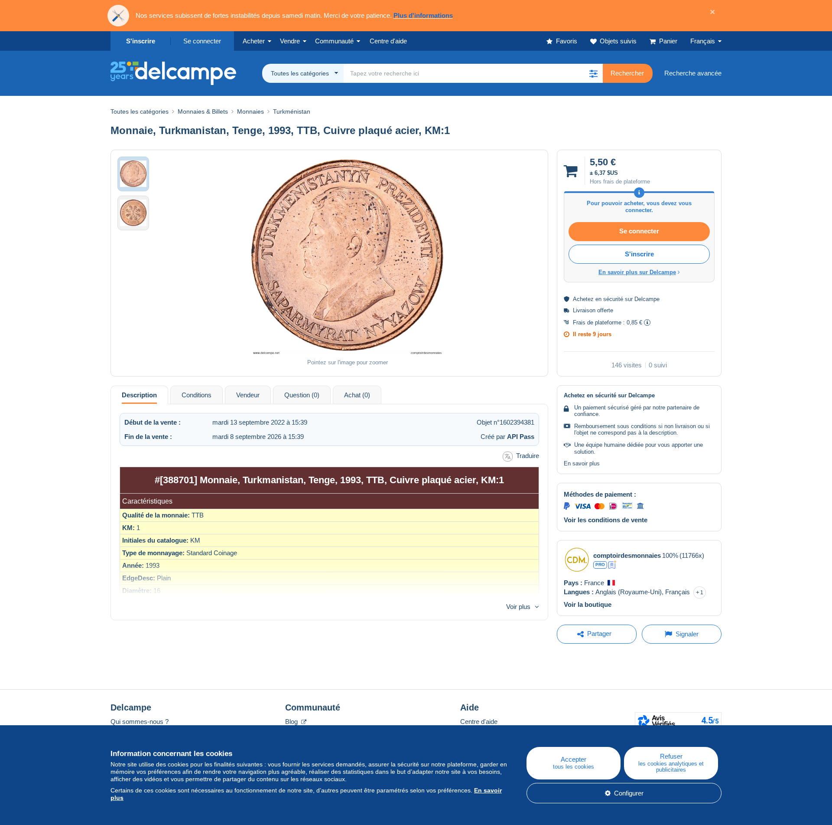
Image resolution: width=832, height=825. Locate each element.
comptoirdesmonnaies (627, 555)
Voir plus (518, 606)
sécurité (613, 299)
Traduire (527, 455)
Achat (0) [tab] (357, 395)
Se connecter (202, 41)
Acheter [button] (254, 41)
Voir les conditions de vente (605, 520)
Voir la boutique (587, 604)
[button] (593, 73)
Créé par (507, 436)
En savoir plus (582, 463)
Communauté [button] (334, 41)
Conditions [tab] (196, 395)
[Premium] (612, 564)
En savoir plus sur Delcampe (637, 272)
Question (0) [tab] (301, 395)
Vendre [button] (290, 41)
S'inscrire (140, 41)
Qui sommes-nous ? (139, 721)
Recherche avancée (693, 73)
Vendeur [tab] (248, 395)
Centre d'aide (478, 721)
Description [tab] (139, 395)
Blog (292, 721)
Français (702, 41)
